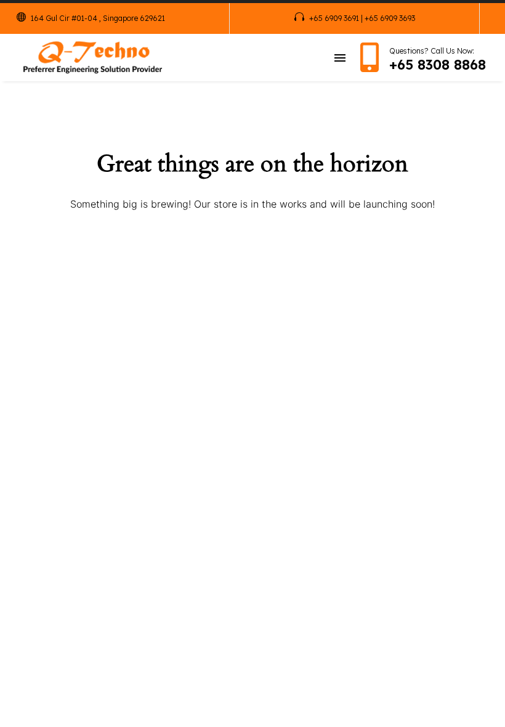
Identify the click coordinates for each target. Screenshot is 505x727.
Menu (339, 58)
